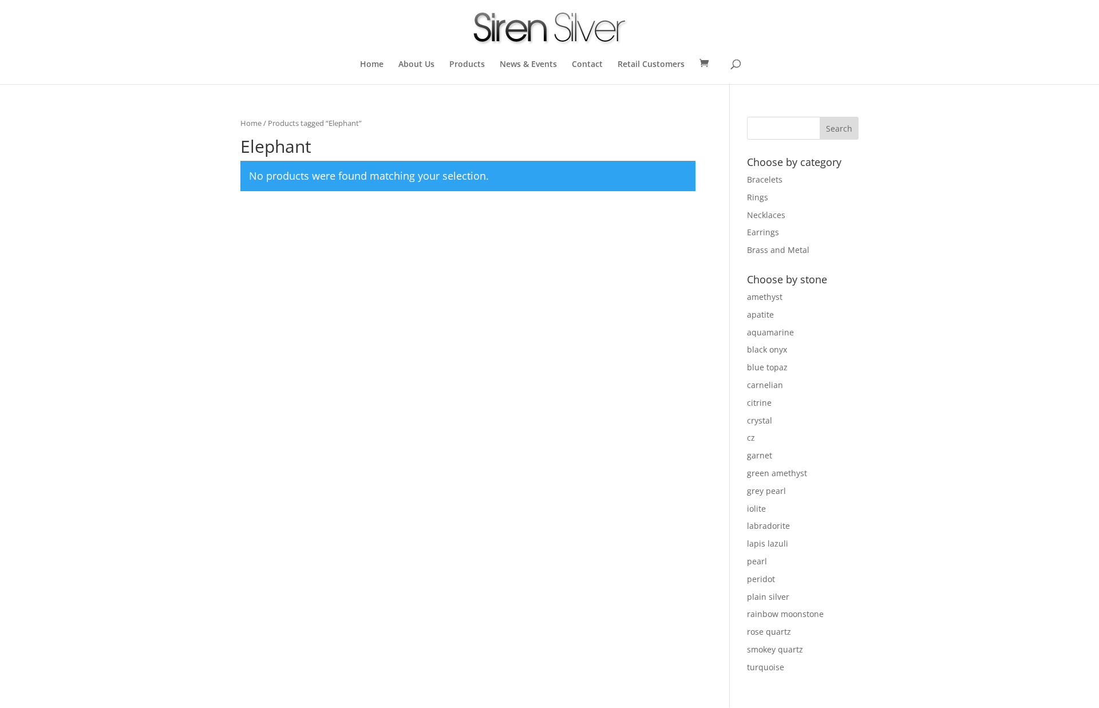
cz (751, 437)
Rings (757, 197)
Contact (587, 64)
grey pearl (766, 490)
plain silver (768, 596)
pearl (757, 561)
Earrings (763, 232)
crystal (759, 420)
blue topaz (767, 367)
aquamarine (770, 332)
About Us (416, 64)
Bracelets (764, 179)
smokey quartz (775, 649)
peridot (761, 578)
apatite (760, 314)
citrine (759, 402)
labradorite (768, 525)
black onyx (767, 349)
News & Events (528, 64)
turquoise (765, 667)
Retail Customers (651, 64)
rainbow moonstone (785, 613)
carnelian (765, 384)
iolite (756, 508)
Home (372, 64)
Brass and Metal (778, 249)
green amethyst (777, 473)
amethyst (764, 296)
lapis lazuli (767, 543)
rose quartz (769, 631)
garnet (759, 455)
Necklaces (766, 214)
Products (467, 64)
